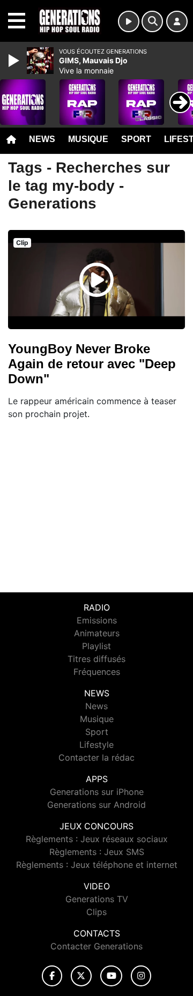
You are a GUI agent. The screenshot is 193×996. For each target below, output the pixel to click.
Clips (96, 911)
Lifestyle (96, 744)
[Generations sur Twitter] (81, 975)
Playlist (96, 646)
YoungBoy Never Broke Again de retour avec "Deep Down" (92, 363)
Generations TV (96, 899)
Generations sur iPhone (97, 791)
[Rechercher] (152, 21)
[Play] (15, 60)
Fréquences (96, 671)
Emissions (97, 620)
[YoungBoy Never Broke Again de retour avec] (96, 280)
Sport (136, 139)
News (42, 139)
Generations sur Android (96, 804)
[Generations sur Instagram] (141, 975)
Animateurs (97, 633)
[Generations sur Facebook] (52, 975)
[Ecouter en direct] (128, 21)
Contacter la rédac (96, 757)
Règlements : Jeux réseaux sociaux (97, 839)
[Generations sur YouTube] (111, 975)
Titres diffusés (96, 658)
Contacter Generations (96, 946)
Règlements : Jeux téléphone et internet (96, 864)
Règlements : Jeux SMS (96, 851)
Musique (88, 139)
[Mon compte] (177, 21)
